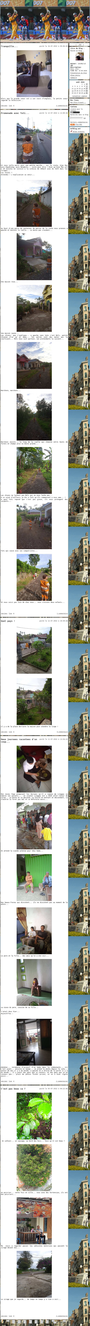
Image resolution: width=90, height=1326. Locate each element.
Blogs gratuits (78, 131)
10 (87, 86)
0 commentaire (62, 732)
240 (47, 1323)
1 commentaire (62, 613)
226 (24, 1321)
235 (19, 1323)
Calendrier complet (79, 96)
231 (53, 1321)
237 (30, 1323)
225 (19, 1321)
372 (54, 1323)
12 (75, 88)
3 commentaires (62, 105)
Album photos (75, 75)
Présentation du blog (78, 73)
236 (24, 1323)
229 (41, 1321)
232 (79, 44)
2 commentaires (62, 1081)
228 (36, 1321)
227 (30, 1321)
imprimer (4, 105)
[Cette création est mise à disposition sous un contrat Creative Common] (75, 113)
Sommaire (73, 78)
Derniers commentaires (79, 122)
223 (8, 1321)
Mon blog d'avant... (78, 102)
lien (10, 105)
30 (84, 93)
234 (13, 1323)
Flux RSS (78, 124)
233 (64, 1321)
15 (82, 88)
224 (13, 1321)
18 (72, 91)
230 (47, 1321)
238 (36, 1323)
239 (41, 1323)
